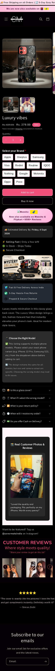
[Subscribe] (45, 661)
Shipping (18, 129)
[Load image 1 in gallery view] (10, 104)
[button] (6, 19)
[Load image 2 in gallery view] (27, 104)
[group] (27, 567)
